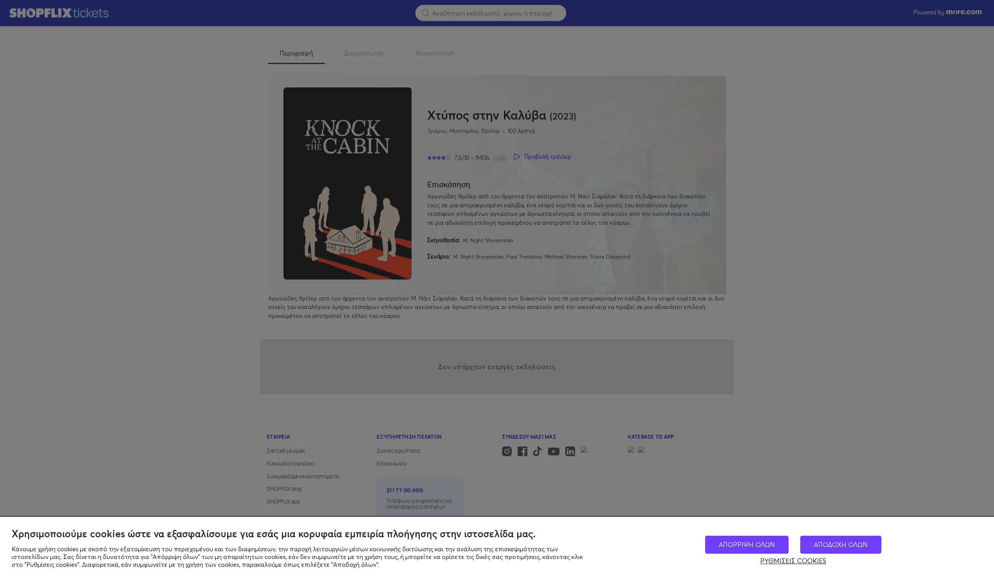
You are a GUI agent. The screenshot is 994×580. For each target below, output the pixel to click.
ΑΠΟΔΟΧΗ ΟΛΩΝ (841, 544)
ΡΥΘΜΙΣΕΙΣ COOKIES (793, 561)
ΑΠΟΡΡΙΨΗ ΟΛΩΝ (747, 544)
